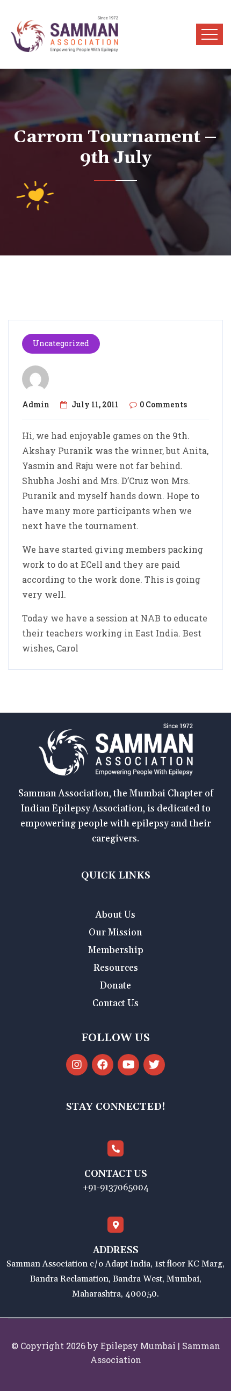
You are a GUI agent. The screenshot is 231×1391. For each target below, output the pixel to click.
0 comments (163, 404)
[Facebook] (102, 1064)
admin (35, 404)
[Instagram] (77, 1064)
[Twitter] (154, 1064)
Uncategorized (61, 343)
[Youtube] (128, 1064)
